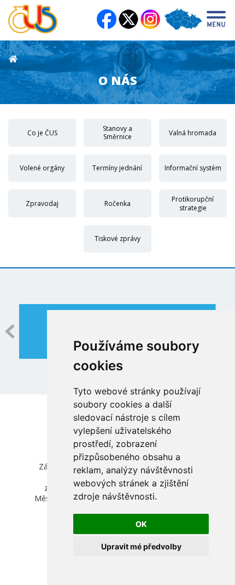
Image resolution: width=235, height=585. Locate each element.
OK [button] (141, 524)
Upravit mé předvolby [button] (141, 546)
